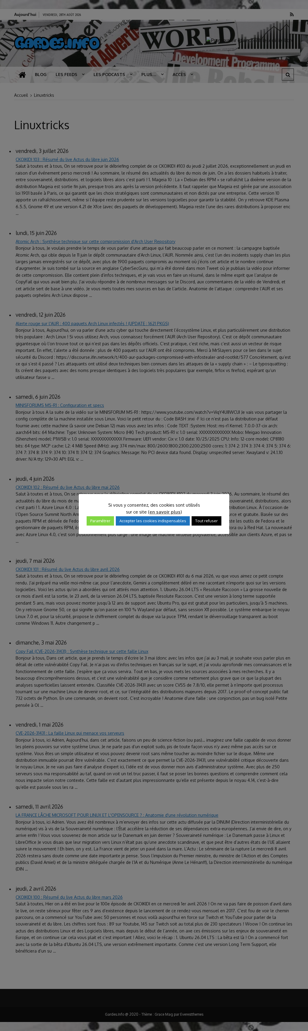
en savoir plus (164, 512)
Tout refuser (206, 520)
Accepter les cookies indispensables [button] (152, 520)
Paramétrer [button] (100, 520)
